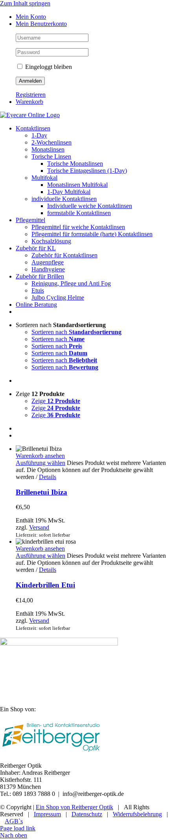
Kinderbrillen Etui (45, 585)
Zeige (55, 401)
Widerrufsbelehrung (137, 814)
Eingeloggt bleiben (48, 66)
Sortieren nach (76, 332)
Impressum (47, 814)
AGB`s (14, 821)
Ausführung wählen (40, 462)
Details (47, 477)
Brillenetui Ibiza (41, 492)
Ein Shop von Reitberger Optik (74, 807)
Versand (39, 527)
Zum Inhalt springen (25, 3)
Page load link (17, 828)
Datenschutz (87, 814)
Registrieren (31, 94)
